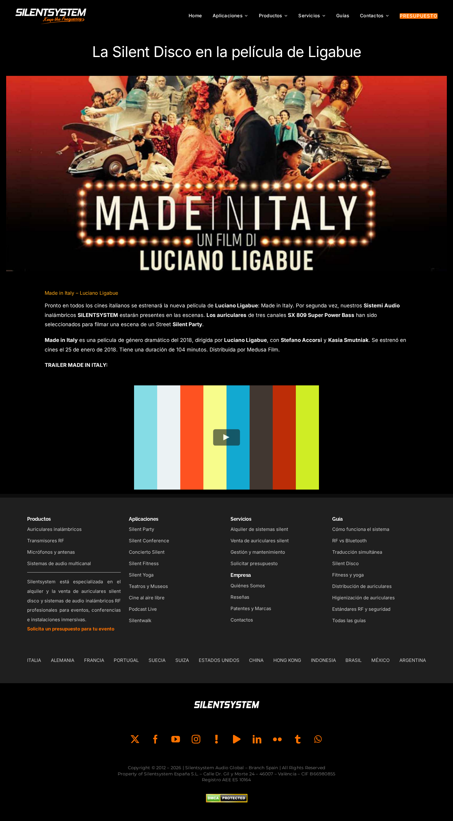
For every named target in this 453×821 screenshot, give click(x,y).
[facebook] (155, 739)
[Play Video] (226, 437)
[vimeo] (236, 739)
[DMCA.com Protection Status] (226, 798)
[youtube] (175, 739)
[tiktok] (216, 739)
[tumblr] (297, 739)
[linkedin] (257, 739)
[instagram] (196, 739)
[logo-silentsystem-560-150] (50, 9)
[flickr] (277, 739)
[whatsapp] (318, 739)
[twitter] (135, 739)
